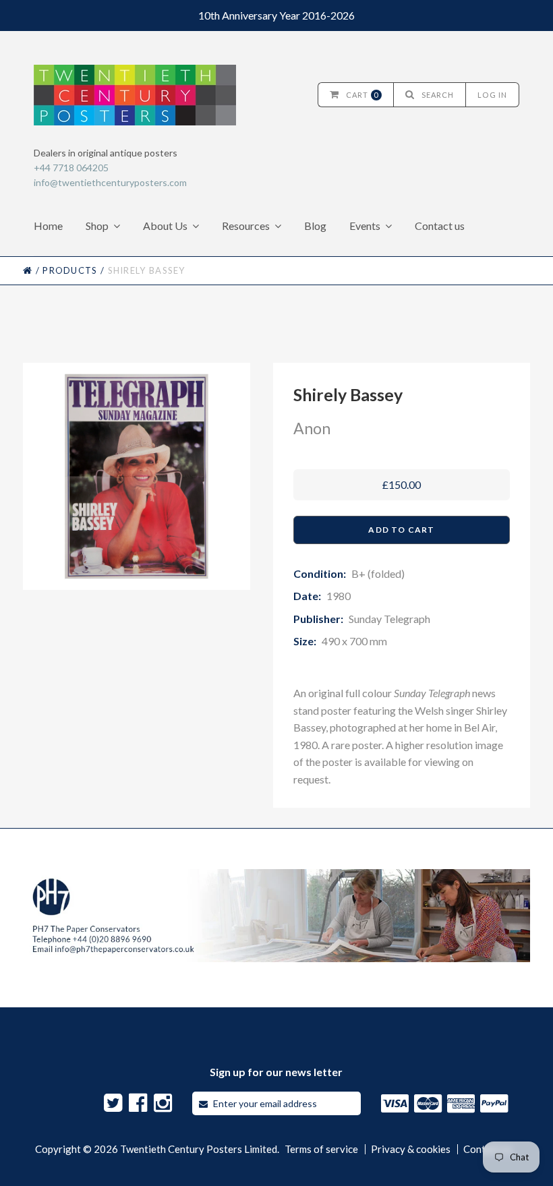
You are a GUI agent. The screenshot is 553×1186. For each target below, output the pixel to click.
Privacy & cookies (410, 1149)
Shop (97, 225)
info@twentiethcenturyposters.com (110, 182)
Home (48, 225)
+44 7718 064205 (71, 167)
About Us (165, 225)
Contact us (440, 225)
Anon (311, 428)
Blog (315, 225)
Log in (492, 94)
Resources (246, 225)
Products (69, 270)
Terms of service (321, 1149)
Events (364, 225)
